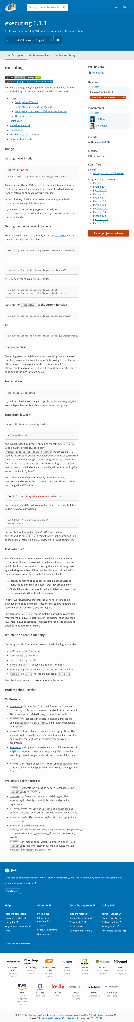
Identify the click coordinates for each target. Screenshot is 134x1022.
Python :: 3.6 (100, 205)
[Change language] (124, 7)
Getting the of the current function (41, 111)
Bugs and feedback (78, 914)
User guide (10, 922)
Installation (16, 121)
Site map (70, 1017)
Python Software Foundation (53, 877)
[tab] (16, 55)
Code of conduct (110, 922)
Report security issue (112, 918)
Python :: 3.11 (100, 223)
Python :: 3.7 (100, 208)
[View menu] (116, 7)
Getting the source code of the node (34, 107)
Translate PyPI (76, 922)
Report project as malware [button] (108, 233)
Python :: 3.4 (100, 197)
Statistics (42, 925)
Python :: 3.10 (100, 219)
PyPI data (95, 86)
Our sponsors (43, 934)
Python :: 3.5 (100, 201)
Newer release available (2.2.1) (108, 97)
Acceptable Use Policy (113, 930)
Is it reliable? (17, 130)
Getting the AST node (26, 102)
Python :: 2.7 (100, 190)
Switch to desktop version (18, 943)
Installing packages (14, 914)
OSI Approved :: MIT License (108, 173)
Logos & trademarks (47, 929)
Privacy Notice (109, 926)
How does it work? (20, 125)
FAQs (7, 930)
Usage (13, 98)
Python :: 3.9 (100, 216)
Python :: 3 (99, 194)
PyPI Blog (42, 914)
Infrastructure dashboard (44, 919)
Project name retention (16, 926)
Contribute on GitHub (80, 918)
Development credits (79, 930)
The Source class (24, 116)
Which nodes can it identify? (25, 134)
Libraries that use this (22, 139)
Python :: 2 (99, 187)
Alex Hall (102, 142)
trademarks (78, 1015)
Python (97, 183)
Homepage (98, 72)
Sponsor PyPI (76, 926)
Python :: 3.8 (100, 212)
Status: (21, 883)
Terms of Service (110, 914)
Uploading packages (15, 918)
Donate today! (12, 891)
